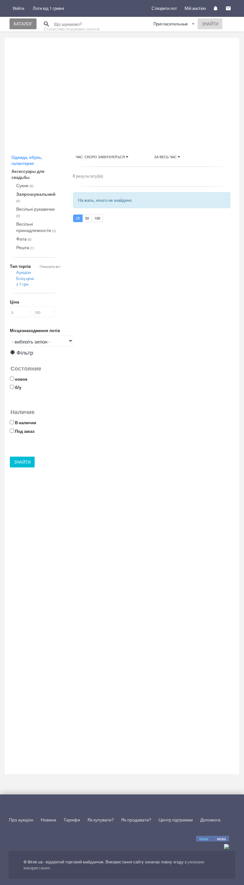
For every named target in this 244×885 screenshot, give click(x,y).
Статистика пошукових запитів (71, 28)
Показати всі (50, 266)
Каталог (23, 24)
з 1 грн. (22, 284)
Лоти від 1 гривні (48, 8)
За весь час (166, 156)
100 (97, 218)
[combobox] (175, 25)
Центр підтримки (176, 820)
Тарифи (72, 820)
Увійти (18, 8)
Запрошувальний (36, 197)
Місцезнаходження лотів (35, 330)
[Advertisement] (122, 90)
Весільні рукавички (35, 212)
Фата (23, 239)
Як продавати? (136, 820)
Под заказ (24, 431)
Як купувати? (100, 820)
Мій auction (195, 8)
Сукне (24, 185)
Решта (25, 247)
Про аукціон (21, 820)
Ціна (14, 302)
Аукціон (23, 272)
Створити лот (164, 8)
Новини (48, 820)
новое (21, 379)
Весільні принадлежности (36, 227)
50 (87, 218)
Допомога (210, 820)
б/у (18, 387)
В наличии (25, 422)
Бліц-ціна (25, 278)
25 (78, 218)
